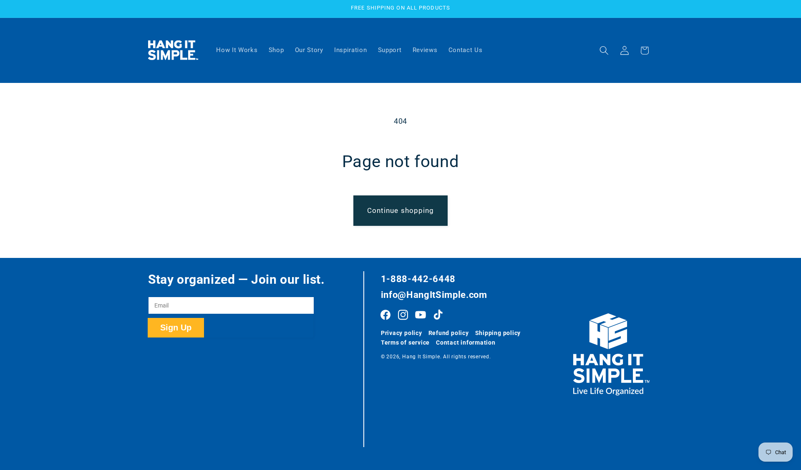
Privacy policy (401, 333)
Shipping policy (498, 333)
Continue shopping (400, 211)
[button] (604, 50)
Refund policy (448, 333)
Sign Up (175, 327)
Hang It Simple (421, 357)
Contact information (466, 342)
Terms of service (405, 342)
